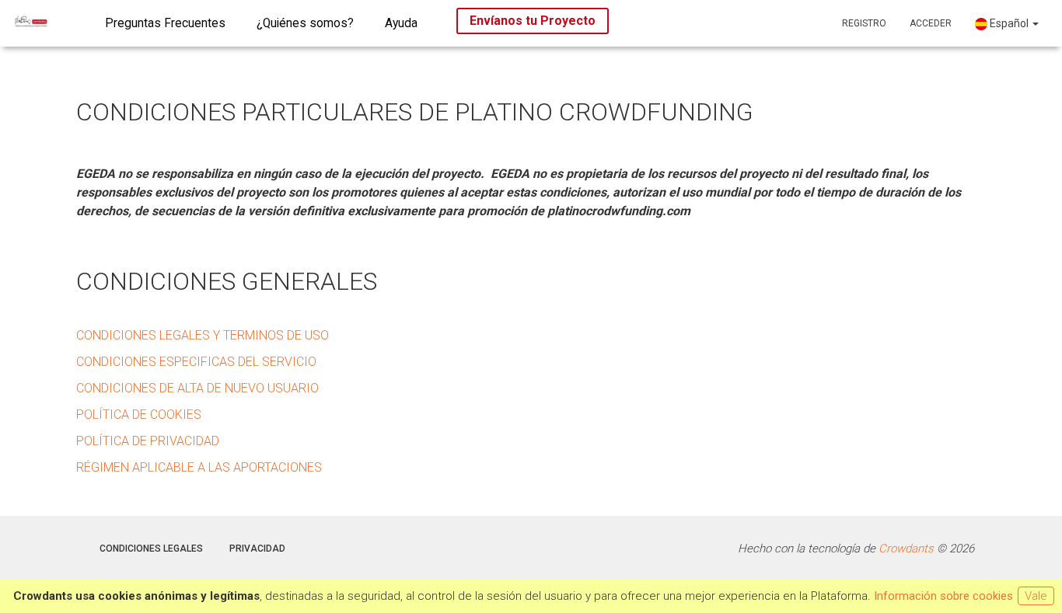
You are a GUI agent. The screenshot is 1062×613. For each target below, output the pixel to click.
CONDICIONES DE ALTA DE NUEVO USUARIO (197, 388)
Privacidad (257, 548)
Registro (864, 23)
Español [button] (1009, 23)
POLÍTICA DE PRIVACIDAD (147, 441)
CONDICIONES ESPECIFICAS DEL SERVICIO (196, 361)
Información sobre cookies (943, 596)
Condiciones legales (151, 548)
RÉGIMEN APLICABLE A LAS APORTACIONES (199, 467)
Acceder (931, 23)
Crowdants (906, 549)
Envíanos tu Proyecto (533, 20)
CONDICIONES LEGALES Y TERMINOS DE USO (202, 335)
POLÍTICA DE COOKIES (138, 414)
